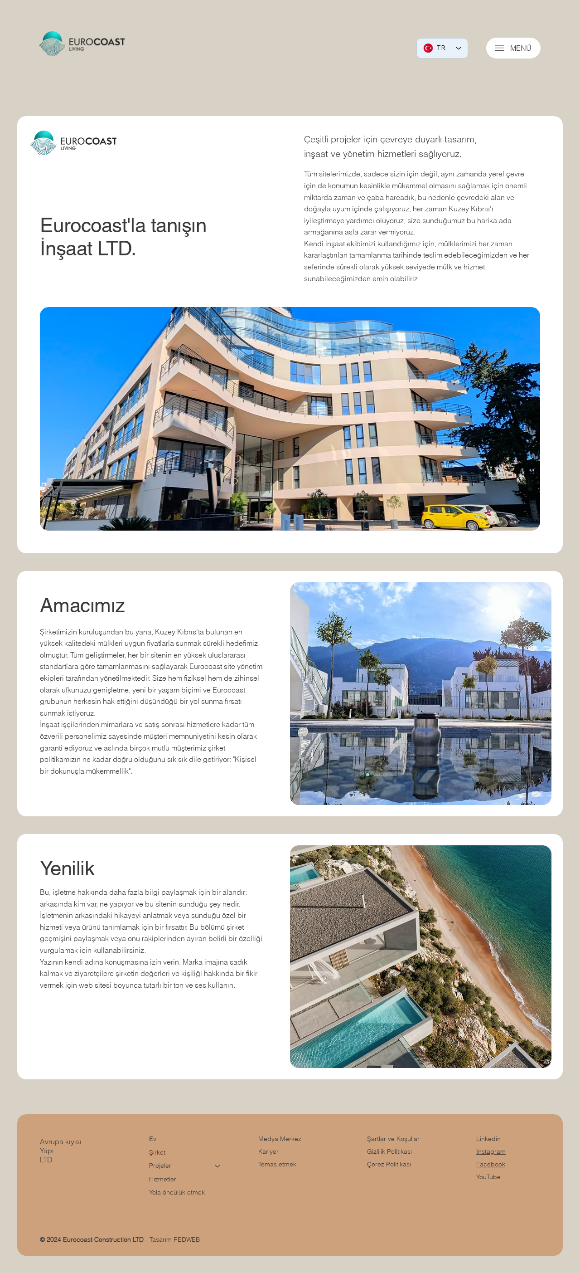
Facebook (490, 1164)
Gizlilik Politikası (389, 1151)
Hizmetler (162, 1179)
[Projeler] (218, 1166)
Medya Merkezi (280, 1139)
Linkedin (488, 1139)
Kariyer (268, 1151)
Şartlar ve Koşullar (393, 1139)
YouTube (488, 1177)
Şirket (157, 1152)
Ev (152, 1139)
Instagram (491, 1151)
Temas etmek (277, 1164)
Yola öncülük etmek (177, 1192)
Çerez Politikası (389, 1164)
